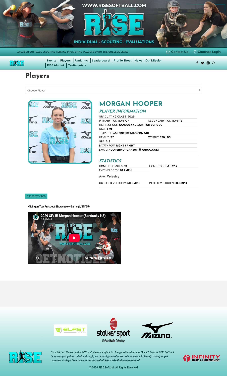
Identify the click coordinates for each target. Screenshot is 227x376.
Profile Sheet (123, 60)
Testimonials (77, 65)
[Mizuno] (155, 331)
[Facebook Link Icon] (197, 63)
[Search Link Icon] (213, 63)
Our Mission (153, 60)
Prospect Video (36, 196)
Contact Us (179, 52)
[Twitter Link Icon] (202, 63)
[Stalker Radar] (112, 331)
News (138, 60)
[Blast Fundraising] (69, 331)
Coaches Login (209, 52)
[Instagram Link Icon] (208, 63)
